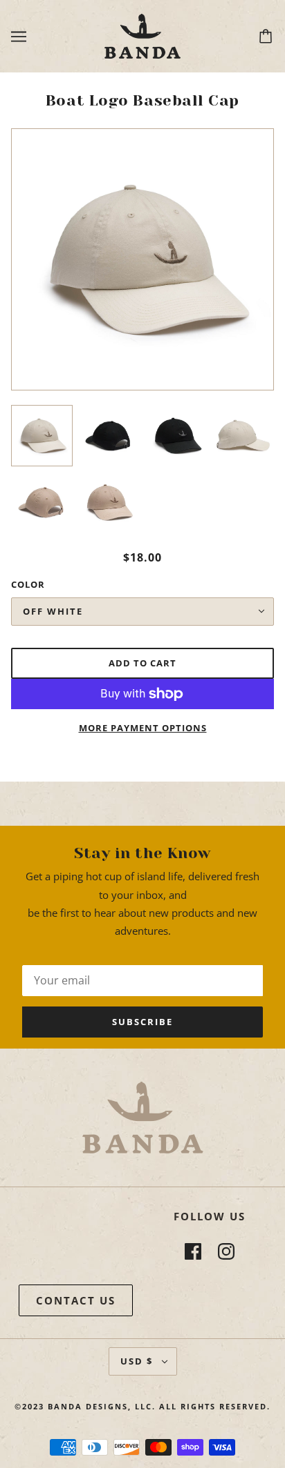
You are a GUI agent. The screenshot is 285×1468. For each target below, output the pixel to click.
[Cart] (267, 36)
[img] (193, 1251)
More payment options (143, 728)
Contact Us (76, 1300)
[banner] (142, 35)
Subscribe (142, 1021)
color (28, 584)
